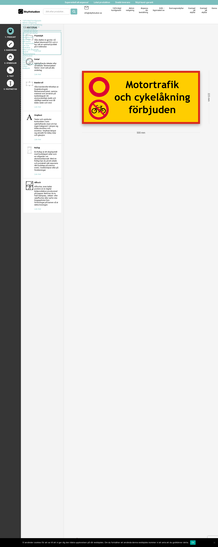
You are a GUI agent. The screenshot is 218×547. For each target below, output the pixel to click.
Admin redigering (130, 9)
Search (25, 52)
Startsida (26, 60)
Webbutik (26, 68)
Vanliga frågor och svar (32, 64)
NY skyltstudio (28, 43)
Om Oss (25, 46)
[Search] (74, 11)
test (24, 62)
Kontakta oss (27, 37)
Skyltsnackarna (28, 54)
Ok (193, 542)
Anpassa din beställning (32, 25)
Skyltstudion (27, 56)
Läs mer (37, 139)
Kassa (214, 8)
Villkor (24, 66)
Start (24, 58)
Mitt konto (26, 41)
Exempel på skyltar (30, 31)
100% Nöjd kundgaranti (116, 9)
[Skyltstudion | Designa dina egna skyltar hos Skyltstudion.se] (29, 11)
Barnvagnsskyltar (176, 8)
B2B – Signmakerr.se (158, 9)
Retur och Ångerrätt (30, 50)
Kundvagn (26, 39)
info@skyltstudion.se (93, 13)
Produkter (26, 48)
